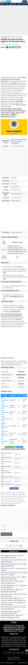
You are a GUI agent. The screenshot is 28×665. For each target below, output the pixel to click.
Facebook (21, 384)
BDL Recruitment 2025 (5, 441)
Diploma (17, 104)
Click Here (21, 371)
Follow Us (21, 387)
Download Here (21, 374)
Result (19, 3)
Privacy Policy (12, 659)
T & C (18, 659)
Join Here (21, 381)
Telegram (20, 447)
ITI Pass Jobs (21, 627)
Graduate (23, 104)
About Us (10, 657)
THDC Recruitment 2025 (5, 406)
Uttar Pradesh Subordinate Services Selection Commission (19, 141)
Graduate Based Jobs (9, 627)
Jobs (6, 3)
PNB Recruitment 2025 (5, 412)
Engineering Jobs (9, 629)
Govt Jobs (14, 183)
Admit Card (12, 3)
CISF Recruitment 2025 (5, 400)
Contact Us (17, 657)
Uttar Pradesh (15, 200)
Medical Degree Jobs (10, 631)
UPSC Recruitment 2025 (5, 418)
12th (13, 104)
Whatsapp (10, 447)
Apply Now (17, 454)
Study (6, 1)
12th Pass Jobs (19, 625)
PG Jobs (20, 631)
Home (2, 3)
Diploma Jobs (20, 629)
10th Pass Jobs (9, 625)
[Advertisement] (14, 19)
